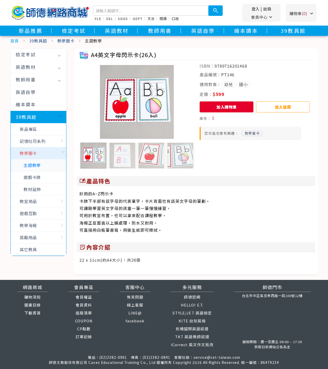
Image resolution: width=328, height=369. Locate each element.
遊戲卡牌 (32, 177)
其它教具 (28, 249)
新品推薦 (31, 30)
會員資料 (84, 305)
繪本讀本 (246, 30)
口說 (175, 18)
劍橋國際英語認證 (192, 328)
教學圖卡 (66, 41)
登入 (256, 9)
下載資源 (32, 312)
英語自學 (203, 30)
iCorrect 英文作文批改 (192, 344)
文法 (151, 18)
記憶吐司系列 (33, 141)
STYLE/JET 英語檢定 (192, 312)
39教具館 (293, 30)
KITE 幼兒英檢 (192, 320)
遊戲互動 (28, 213)
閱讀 (163, 18)
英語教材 (117, 30)
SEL (109, 18)
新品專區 (28, 129)
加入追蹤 (283, 107)
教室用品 (28, 201)
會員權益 (84, 297)
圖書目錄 (32, 305)
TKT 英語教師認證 (192, 336)
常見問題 (135, 297)
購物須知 (32, 297)
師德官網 (192, 297)
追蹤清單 (84, 312)
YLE (98, 18)
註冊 (267, 9)
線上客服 (135, 305)
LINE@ (135, 312)
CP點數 (84, 328)
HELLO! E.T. (192, 305)
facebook (135, 320)
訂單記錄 (84, 336)
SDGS (123, 18)
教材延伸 (32, 189)
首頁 (14, 41)
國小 (243, 84)
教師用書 (160, 30)
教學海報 (28, 225)
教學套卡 (252, 133)
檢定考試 (74, 30)
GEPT (137, 18)
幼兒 (228, 84)
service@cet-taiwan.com (216, 357)
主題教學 (32, 165)
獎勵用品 (28, 237)
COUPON (84, 320)
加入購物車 (227, 107)
